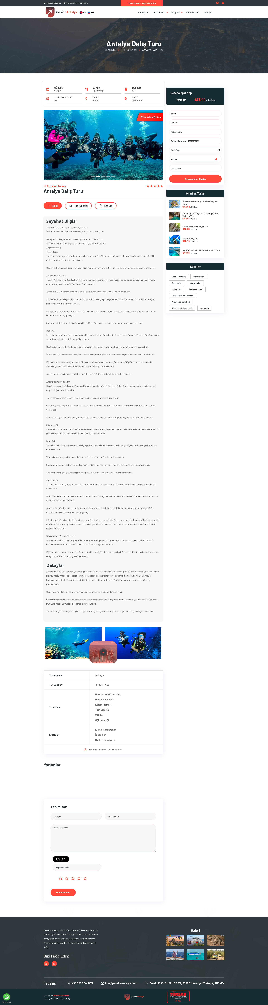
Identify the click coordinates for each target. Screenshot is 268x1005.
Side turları (176, 289)
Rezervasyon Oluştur (195, 179)
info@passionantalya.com (77, 3)
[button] (52, 145)
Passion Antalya (179, 276)
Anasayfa (143, 12)
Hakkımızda (159, 12)
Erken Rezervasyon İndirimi (142, 3)
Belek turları (177, 283)
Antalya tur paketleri (181, 302)
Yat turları (204, 308)
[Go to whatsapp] (6, 996)
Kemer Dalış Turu (190, 238)
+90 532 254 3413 (53, 3)
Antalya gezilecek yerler (182, 308)
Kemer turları (198, 276)
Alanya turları (195, 283)
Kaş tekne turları (196, 289)
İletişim (208, 12)
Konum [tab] (107, 205)
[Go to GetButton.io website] (6, 1002)
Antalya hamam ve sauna (182, 295)
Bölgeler (175, 12)
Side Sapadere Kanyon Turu (195, 226)
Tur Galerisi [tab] (80, 205)
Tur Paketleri (192, 12)
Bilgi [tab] (55, 205)
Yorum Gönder (63, 892)
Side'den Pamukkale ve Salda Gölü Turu (201, 250)
